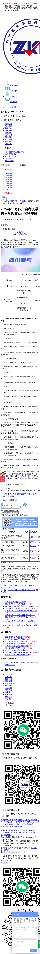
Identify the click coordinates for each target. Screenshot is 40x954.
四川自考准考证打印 (12, 662)
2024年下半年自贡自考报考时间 (17, 646)
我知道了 (20, 232)
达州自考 (8, 187)
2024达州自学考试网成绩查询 (16, 644)
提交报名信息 (6, 513)
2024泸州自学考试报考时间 (15, 650)
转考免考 (8, 694)
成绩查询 (8, 686)
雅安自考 (8, 185)
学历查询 (8, 699)
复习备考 (8, 674)
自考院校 (8, 130)
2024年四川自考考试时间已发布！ (18, 608)
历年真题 (8, 137)
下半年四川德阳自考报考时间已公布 (18, 652)
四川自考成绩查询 (28, 662)
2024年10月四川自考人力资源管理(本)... (20, 615)
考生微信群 (9, 158)
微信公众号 (9, 161)
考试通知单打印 (11, 156)
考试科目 (8, 688)
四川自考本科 (27, 832)
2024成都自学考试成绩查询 (15, 637)
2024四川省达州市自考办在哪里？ (18, 641)
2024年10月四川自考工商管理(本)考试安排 (21, 625)
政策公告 (8, 144)
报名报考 (8, 128)
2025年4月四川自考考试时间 (15, 602)
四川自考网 (13, 201)
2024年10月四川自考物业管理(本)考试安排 (21, 611)
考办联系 (8, 697)
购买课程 (33, 542)
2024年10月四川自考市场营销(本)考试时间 (21, 617)
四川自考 (4, 830)
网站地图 (7, 835)
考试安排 (8, 139)
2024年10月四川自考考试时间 (16, 604)
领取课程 (33, 537)
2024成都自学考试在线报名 (15, 639)
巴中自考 (8, 183)
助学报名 (8, 135)
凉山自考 (8, 175)
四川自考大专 (21, 476)
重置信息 (15, 513)
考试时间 (23, 201)
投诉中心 (4, 863)
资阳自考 (8, 181)
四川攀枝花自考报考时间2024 (16, 648)
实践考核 (8, 690)
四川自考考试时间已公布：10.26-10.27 (19, 606)
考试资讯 (8, 126)
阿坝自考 (8, 179)
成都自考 (8, 173)
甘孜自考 (8, 177)
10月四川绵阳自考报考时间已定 (17, 655)
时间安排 (8, 681)
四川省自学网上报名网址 (14, 152)
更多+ (7, 189)
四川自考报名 (14, 830)
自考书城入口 (26, 830)
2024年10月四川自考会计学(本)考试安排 (20, 621)
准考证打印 (9, 683)
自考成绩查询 (10, 154)
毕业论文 (8, 692)
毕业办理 (8, 677)
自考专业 (8, 133)
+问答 (25, 234)
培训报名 (8, 141)
